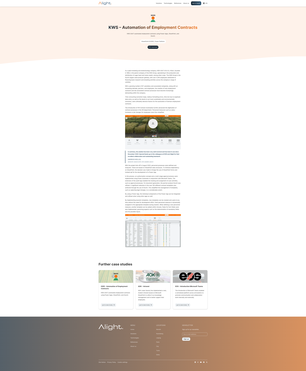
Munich (158, 329)
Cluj (157, 346)
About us (186, 3)
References (177, 3)
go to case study (107, 305)
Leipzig (158, 338)
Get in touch (196, 3)
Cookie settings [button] (122, 362)
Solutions (159, 3)
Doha (158, 354)
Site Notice (102, 362)
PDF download (153, 47)
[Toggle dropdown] (204, 3)
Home (132, 329)
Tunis (158, 350)
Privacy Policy (111, 362)
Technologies (168, 3)
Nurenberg (159, 333)
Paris (157, 342)
